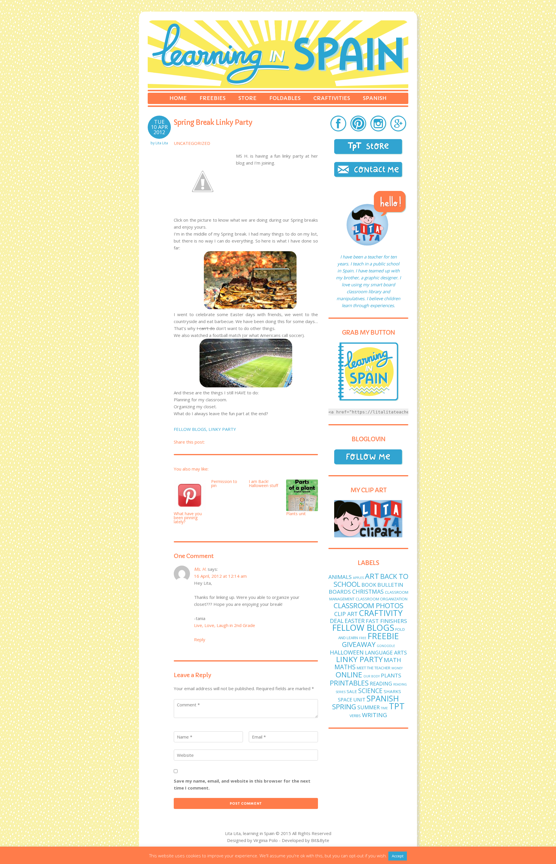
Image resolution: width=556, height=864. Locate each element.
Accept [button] (397, 855)
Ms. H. (200, 569)
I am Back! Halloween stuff (263, 483)
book (368, 584)
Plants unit (296, 513)
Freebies (213, 98)
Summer (368, 707)
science (370, 690)
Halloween (347, 652)
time (384, 708)
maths (345, 667)
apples (358, 578)
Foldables (285, 98)
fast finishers (386, 621)
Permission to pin (224, 483)
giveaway (359, 644)
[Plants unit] (302, 496)
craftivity (381, 612)
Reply (199, 639)
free (362, 638)
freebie (383, 636)
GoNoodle (386, 646)
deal (336, 621)
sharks (392, 691)
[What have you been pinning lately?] (190, 496)
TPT (397, 706)
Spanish (375, 98)
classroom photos (368, 605)
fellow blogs (190, 429)
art (372, 576)
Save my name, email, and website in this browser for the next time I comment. (242, 784)
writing (374, 715)
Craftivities (331, 98)
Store (247, 98)
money (397, 668)
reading (381, 683)
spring (344, 706)
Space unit (351, 699)
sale (352, 691)
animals (340, 577)
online (348, 674)
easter (355, 621)
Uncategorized (192, 143)
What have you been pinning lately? (188, 517)
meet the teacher (373, 667)
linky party (222, 429)
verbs (355, 715)
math (392, 660)
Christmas (368, 591)
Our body (371, 676)
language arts (386, 652)
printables (349, 683)
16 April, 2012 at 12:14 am (220, 576)
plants (391, 675)
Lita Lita (162, 143)
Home (178, 98)
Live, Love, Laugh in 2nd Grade (224, 625)
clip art (346, 614)
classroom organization (381, 598)
